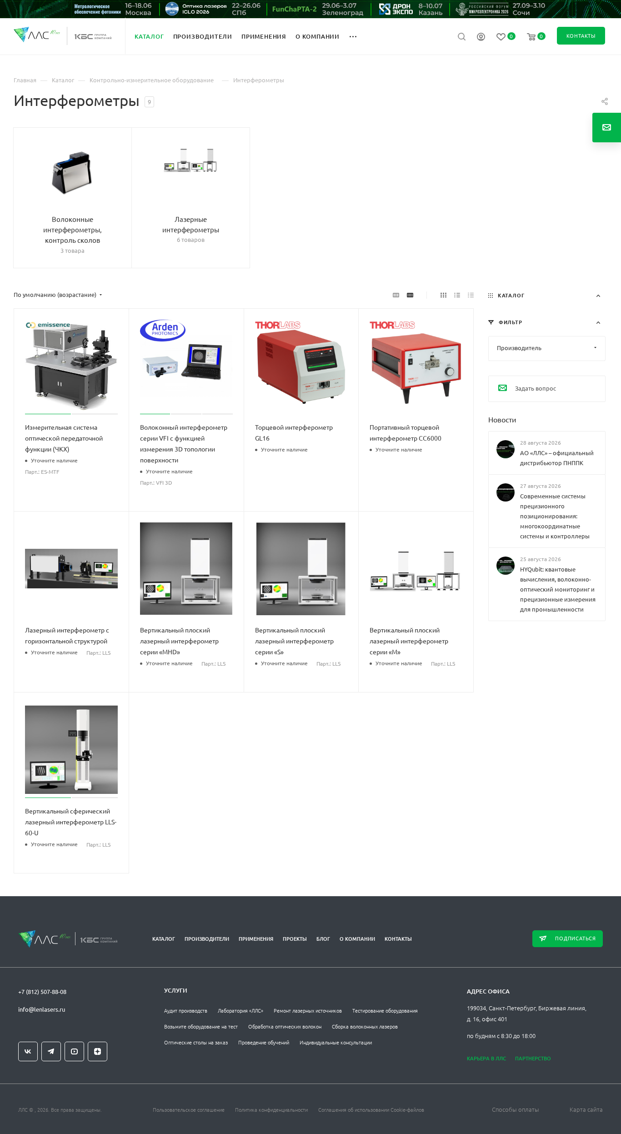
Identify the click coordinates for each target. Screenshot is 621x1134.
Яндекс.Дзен (97, 1051)
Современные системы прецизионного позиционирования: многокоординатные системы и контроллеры (555, 516)
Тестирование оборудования (385, 1010)
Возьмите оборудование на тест (201, 1026)
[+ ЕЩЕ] (358, 36)
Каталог (163, 939)
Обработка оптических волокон (284, 1026)
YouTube (74, 1051)
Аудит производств (185, 1010)
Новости (502, 418)
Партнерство (533, 1058)
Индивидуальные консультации (336, 1042)
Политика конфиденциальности (271, 1109)
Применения (256, 939)
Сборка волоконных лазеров (365, 1026)
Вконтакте (28, 1051)
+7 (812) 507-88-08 (42, 991)
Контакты (398, 939)
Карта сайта (586, 1109)
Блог (323, 939)
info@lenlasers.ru (41, 1009)
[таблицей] (471, 294)
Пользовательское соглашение (189, 1109)
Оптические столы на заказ (196, 1042)
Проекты (295, 939)
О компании (357, 939)
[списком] (457, 294)
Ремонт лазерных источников (308, 1010)
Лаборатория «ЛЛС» (240, 1010)
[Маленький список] (396, 294)
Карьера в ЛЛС (486, 1058)
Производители (207, 939)
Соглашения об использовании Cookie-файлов (371, 1109)
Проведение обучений (263, 1042)
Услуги (175, 990)
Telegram (51, 1051)
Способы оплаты (515, 1109)
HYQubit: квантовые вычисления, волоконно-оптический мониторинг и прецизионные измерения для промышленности (558, 589)
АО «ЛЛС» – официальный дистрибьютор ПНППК (557, 458)
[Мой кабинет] (481, 37)
